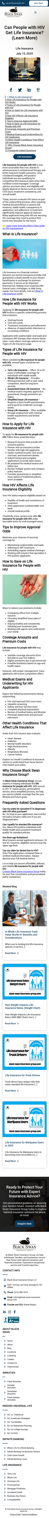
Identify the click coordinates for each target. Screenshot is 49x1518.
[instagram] (10, 1312)
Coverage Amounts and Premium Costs (22, 130)
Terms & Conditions (29, 1514)
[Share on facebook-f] (11, 89)
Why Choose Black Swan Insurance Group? (24, 146)
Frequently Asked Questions (22, 150)
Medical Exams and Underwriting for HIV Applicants (24, 135)
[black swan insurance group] (13, 12)
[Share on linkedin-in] (29, 89)
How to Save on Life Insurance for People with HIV (22, 125)
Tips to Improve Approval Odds (22, 121)
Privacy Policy (15, 1514)
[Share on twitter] (20, 89)
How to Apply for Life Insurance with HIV (24, 111)
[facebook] (15, 1312)
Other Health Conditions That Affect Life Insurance (24, 141)
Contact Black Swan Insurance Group (21, 871)
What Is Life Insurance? (20, 97)
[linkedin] (5, 1312)
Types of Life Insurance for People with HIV (23, 106)
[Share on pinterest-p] (38, 89)
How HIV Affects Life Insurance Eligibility (21, 117)
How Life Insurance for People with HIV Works (23, 101)
